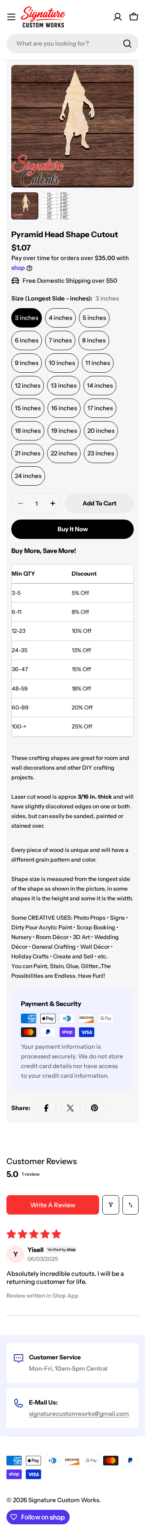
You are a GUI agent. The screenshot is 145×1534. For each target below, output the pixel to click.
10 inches (62, 363)
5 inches (94, 317)
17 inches (100, 408)
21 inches (27, 453)
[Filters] (110, 1205)
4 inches (60, 317)
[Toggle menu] (11, 17)
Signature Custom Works (63, 1500)
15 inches (28, 408)
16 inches (64, 408)
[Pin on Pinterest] (94, 1108)
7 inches (60, 340)
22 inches (64, 453)
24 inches (28, 476)
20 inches (100, 430)
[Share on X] (70, 1108)
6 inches (26, 340)
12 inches (27, 385)
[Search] (127, 43)
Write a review (53, 1205)
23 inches (100, 453)
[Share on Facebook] (46, 1108)
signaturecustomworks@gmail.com (79, 1413)
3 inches (26, 317)
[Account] (117, 17)
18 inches (28, 430)
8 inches (94, 340)
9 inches (26, 363)
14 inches (100, 385)
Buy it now (73, 529)
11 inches (97, 363)
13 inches (64, 385)
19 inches (64, 430)
